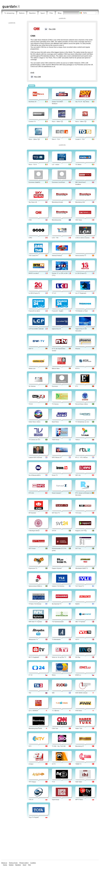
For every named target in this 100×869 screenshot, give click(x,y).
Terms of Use (13, 863)
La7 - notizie (55, 164)
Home (5, 865)
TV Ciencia (55, 404)
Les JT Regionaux (80, 293)
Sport (42, 13)
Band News (55, 422)
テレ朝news (55, 710)
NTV (30, 746)
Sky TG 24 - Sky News (82, 101)
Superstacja (55, 799)
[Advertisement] (31, 2)
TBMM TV (78, 764)
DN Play (77, 657)
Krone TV (55, 475)
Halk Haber (78, 781)
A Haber (31, 764)
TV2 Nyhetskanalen (58, 621)
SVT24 (54, 530)
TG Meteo (78, 164)
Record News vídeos (81, 404)
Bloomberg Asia (56, 220)
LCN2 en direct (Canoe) (82, 237)
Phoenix (77, 348)
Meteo (54, 675)
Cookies (33, 863)
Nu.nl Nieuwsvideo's (35, 475)
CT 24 (30, 675)
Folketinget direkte (34, 530)
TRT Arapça (32, 781)
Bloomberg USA (80, 202)
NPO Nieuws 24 (56, 457)
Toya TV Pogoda (34, 817)
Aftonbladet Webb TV (81, 568)
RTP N (77, 368)
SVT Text (78, 548)
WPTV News (79, 799)
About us (4, 863)
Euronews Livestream (58, 182)
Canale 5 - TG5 (80, 139)
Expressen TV (33, 568)
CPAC (30, 237)
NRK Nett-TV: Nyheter (35, 621)
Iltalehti (77, 604)
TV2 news (78, 513)
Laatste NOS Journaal (35, 457)
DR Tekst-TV (56, 513)
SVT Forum (32, 548)
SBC (53, 693)
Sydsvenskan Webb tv (35, 586)
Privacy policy (24, 863)
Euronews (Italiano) (34, 182)
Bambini (32, 13)
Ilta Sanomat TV (56, 604)
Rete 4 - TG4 (56, 139)
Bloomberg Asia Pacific (35, 728)
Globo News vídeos (34, 422)
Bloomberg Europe (57, 202)
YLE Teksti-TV (79, 586)
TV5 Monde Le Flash (81, 311)
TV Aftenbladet (56, 639)
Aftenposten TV (33, 639)
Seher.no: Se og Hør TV (59, 657)
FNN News (78, 710)
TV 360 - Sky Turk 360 (58, 746)
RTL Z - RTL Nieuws (81, 457)
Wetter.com (32, 368)
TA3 (30, 693)
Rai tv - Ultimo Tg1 (57, 121)
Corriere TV (32, 121)
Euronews (55, 386)
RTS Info (31, 493)
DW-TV (31, 348)
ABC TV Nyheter (80, 621)
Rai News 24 (32, 101)
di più (32, 72)
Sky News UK (33, 202)
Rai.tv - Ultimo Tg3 (34, 139)
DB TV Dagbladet (34, 657)
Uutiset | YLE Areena (58, 586)
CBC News (78, 220)
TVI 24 (31, 404)
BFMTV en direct (34, 273)
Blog (59, 13)
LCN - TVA (55, 237)
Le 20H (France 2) (34, 293)
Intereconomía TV (80, 255)
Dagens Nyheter (57, 568)
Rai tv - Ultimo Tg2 (80, 121)
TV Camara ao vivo (34, 439)
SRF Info (78, 475)
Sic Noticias (32, 386)
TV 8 (53, 781)
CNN (30, 220)
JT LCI (54, 293)
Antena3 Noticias (57, 255)
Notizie (21, 13)
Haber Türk (78, 728)
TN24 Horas (55, 439)
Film (51, 13)
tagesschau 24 (56, 328)
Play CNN (37, 77)
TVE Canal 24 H (33, 255)
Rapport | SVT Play (81, 530)
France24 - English (57, 311)
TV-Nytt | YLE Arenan (35, 604)
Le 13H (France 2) (80, 273)
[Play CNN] (36, 28)
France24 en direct (34, 311)
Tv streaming (9, 13)
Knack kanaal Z (56, 493)
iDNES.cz (78, 675)
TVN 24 (31, 799)
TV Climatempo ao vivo (82, 422)
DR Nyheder (32, 513)
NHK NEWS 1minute (81, 693)
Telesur (77, 439)
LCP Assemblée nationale (36, 328)
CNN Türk (55, 728)
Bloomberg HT (79, 746)
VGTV (77, 639)
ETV (76, 386)
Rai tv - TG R (33, 164)
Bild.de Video (56, 368)
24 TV (53, 764)
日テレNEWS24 (33, 710)
